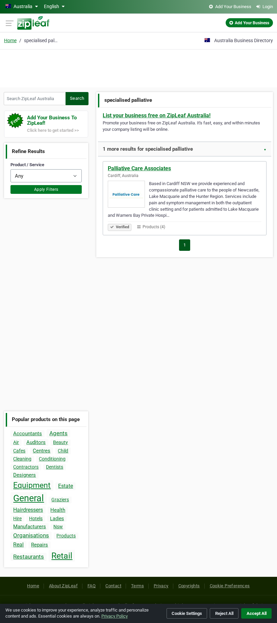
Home (10, 40)
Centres (41, 451)
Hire (17, 518)
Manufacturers (29, 527)
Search (77, 98)
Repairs (39, 545)
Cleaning (22, 459)
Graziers (60, 499)
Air (16, 442)
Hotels (36, 518)
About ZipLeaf (63, 585)
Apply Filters (46, 189)
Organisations (31, 535)
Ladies (57, 518)
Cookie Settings (187, 613)
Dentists (54, 467)
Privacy (161, 585)
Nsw (58, 526)
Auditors (36, 442)
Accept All (257, 613)
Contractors (26, 467)
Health (57, 510)
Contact (113, 585)
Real (18, 544)
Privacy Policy (114, 616)
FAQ (91, 585)
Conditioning (52, 459)
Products (66, 535)
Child (63, 450)
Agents (58, 433)
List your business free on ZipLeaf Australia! (156, 115)
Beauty (60, 442)
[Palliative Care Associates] (128, 195)
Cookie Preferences (230, 585)
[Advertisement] (138, 67)
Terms (137, 585)
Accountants (27, 434)
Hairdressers (28, 510)
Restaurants (28, 556)
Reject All (224, 613)
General (28, 498)
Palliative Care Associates (139, 168)
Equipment (32, 485)
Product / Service (27, 164)
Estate (65, 486)
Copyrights (189, 585)
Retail (61, 556)
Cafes (19, 450)
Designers (24, 475)
